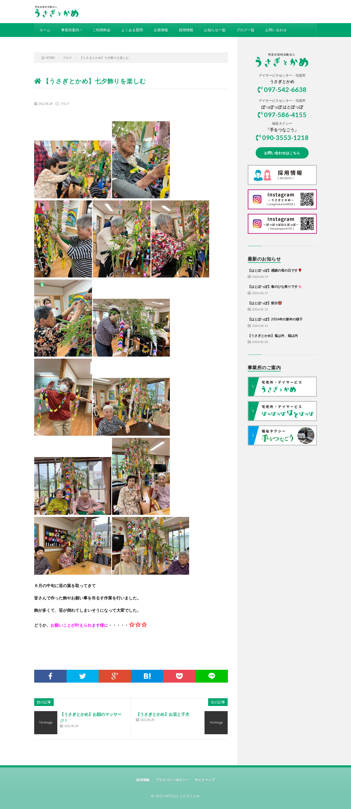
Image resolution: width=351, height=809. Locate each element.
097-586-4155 (285, 114)
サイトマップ (205, 780)
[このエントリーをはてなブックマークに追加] (147, 676)
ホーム (45, 30)
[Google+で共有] (115, 676)
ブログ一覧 (245, 30)
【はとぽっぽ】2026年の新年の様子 (275, 319)
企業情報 (161, 30)
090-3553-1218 (285, 137)
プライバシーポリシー (172, 780)
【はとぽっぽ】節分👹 (265, 303)
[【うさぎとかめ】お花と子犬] (216, 722)
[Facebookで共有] (50, 676)
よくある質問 (132, 30)
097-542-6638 (285, 89)
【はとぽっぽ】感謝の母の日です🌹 (275, 270)
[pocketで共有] (179, 676)
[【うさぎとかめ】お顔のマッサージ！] (45, 722)
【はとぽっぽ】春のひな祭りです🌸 (275, 286)
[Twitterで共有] (83, 676)
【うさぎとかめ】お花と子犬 (162, 714)
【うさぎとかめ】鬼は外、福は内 (273, 335)
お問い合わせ (276, 30)
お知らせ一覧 (215, 30)
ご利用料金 (101, 30)
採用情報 (186, 30)
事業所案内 (70, 30)
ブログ (64, 103)
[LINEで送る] (212, 676)
